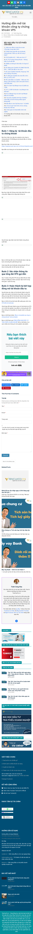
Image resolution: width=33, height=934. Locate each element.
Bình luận (5, 433)
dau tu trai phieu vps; (9, 461)
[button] (30, 12)
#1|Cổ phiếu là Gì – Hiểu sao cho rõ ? (16, 57)
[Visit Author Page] (16, 581)
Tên (3, 406)
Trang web (5, 419)
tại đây (18, 609)
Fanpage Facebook (7, 779)
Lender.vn (4, 854)
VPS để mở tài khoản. (8, 303)
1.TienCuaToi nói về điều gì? (10, 760)
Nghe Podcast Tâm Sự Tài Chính (14, 612)
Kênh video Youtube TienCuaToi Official (15, 790)
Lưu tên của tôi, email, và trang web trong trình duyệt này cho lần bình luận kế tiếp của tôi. (15, 428)
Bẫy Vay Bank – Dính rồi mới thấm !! (13, 569)
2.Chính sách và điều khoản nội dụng (12, 763)
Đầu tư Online (7, 35)
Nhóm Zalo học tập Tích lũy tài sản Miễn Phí (16, 788)
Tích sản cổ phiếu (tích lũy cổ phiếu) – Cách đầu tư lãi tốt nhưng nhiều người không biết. (16, 99)
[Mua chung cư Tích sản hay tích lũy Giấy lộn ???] (16, 513)
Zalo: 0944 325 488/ (23, 775)
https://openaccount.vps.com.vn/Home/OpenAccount (17, 146)
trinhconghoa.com (7, 857)
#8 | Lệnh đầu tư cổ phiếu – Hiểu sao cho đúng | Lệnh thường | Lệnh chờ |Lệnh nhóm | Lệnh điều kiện (16, 81)
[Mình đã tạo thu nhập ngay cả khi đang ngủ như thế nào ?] (15, 479)
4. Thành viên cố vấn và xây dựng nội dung (14, 770)
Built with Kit (16, 365)
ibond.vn (4, 862)
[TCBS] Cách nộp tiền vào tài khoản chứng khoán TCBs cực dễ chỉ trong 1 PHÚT (15, 53)
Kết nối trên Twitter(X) (10, 793)
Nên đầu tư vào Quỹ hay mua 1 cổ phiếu (17, 103)
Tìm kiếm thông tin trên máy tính (11, 838)
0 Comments (7, 37)
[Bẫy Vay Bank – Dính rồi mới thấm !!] (16, 553)
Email (4, 412)
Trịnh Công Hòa (18, 33)
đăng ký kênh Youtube (22, 610)
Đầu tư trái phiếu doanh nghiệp (19, 35)
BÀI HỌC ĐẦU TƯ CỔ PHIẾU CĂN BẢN (15, 44)
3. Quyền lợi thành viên (8, 767)
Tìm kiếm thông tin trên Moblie (10, 836)
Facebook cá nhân (9, 610)
